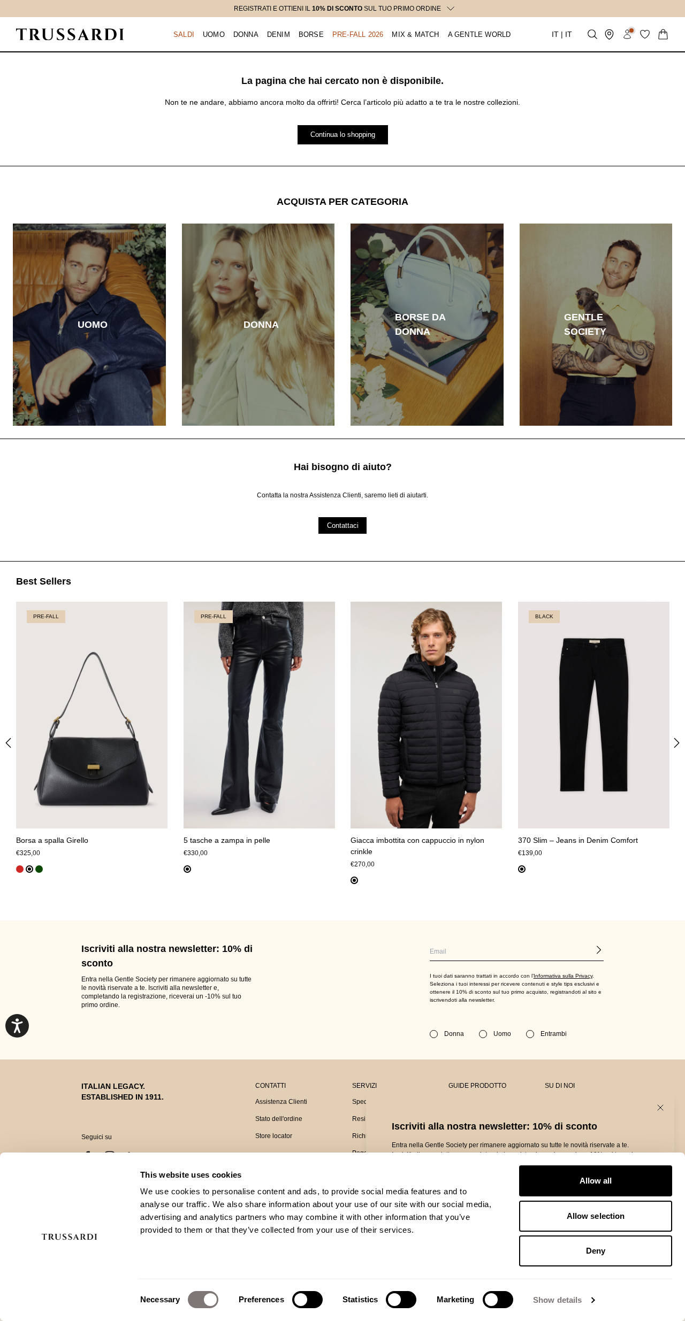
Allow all (596, 1180)
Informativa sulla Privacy (563, 976)
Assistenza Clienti (281, 1101)
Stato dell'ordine (278, 1119)
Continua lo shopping (342, 134)
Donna (454, 1034)
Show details (557, 1299)
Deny (595, 1250)
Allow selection (596, 1215)
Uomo (502, 1034)
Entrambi (554, 1034)
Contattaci (343, 525)
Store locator (273, 1136)
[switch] (307, 1299)
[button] (173, 34)
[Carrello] (663, 34)
